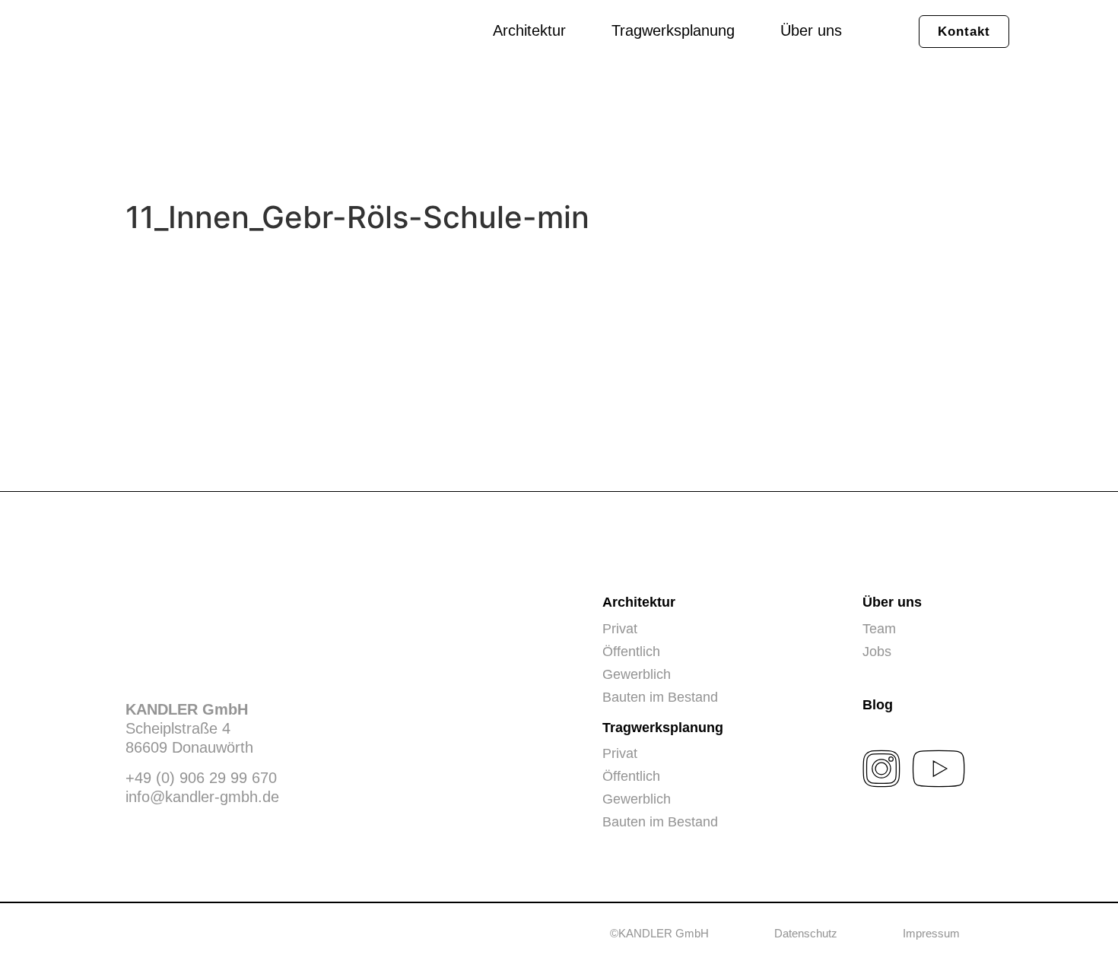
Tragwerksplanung (673, 30)
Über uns (811, 30)
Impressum (931, 933)
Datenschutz (805, 933)
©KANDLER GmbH (659, 933)
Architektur (529, 30)
